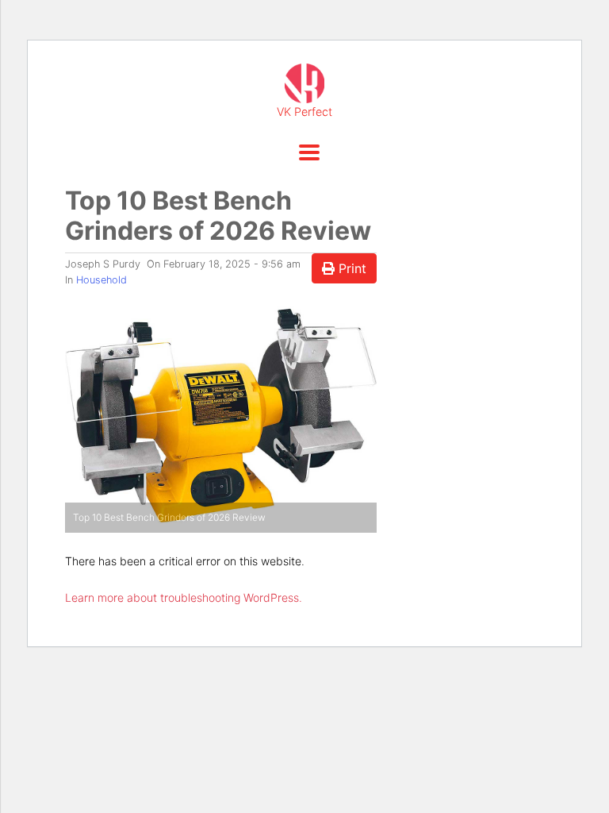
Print (350, 268)
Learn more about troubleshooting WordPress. (183, 597)
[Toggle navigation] (304, 152)
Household (101, 280)
